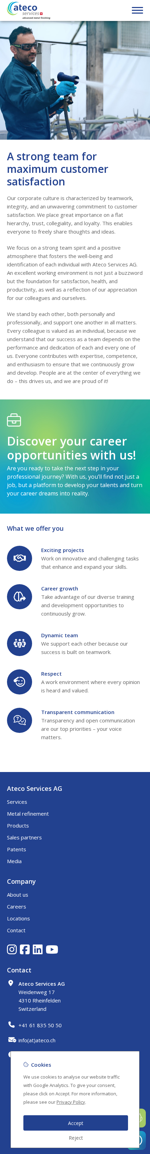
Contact (16, 930)
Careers (16, 906)
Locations (18, 918)
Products (18, 825)
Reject (76, 1137)
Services (17, 801)
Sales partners (24, 837)
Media (14, 861)
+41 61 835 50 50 (40, 1025)
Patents (16, 849)
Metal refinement (28, 813)
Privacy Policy (71, 1102)
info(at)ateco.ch (36, 1040)
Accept (75, 1123)
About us (17, 894)
